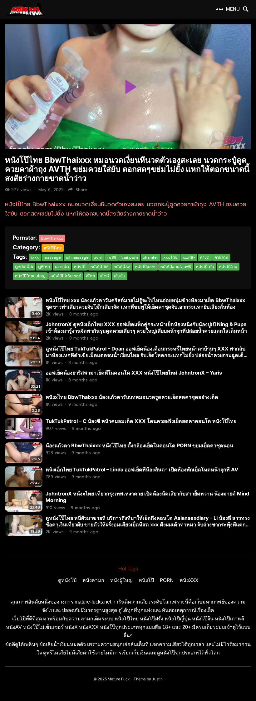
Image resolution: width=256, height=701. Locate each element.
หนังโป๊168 (100, 267)
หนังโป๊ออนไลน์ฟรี (175, 267)
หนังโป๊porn (145, 267)
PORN (167, 580)
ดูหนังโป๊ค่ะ (24, 267)
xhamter (150, 257)
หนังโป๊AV (122, 267)
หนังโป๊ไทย (53, 248)
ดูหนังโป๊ (67, 580)
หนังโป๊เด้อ (205, 267)
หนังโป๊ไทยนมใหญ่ (30, 276)
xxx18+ (189, 257)
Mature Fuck (119, 679)
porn (98, 257)
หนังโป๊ (80, 267)
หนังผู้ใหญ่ (121, 580)
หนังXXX (189, 580)
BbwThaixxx (52, 238)
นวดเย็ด (62, 267)
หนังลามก (93, 580)
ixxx (35, 257)
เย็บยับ (119, 276)
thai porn (129, 257)
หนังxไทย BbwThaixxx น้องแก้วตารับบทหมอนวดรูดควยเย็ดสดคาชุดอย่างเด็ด (132, 397)
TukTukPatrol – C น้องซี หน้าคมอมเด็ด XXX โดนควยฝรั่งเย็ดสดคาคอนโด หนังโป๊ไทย (141, 421)
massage (52, 257)
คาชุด (204, 257)
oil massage (77, 257)
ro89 (111, 257)
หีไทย (90, 276)
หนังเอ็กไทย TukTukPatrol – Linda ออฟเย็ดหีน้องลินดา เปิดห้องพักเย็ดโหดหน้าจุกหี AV (142, 469)
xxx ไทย (170, 257)
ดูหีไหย (44, 267)
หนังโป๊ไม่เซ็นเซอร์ (66, 276)
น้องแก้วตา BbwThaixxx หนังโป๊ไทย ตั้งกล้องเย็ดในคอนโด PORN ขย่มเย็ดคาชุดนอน (139, 445)
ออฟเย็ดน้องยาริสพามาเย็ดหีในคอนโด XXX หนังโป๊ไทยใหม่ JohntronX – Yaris (134, 373)
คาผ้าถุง (221, 257)
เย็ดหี (104, 276)
